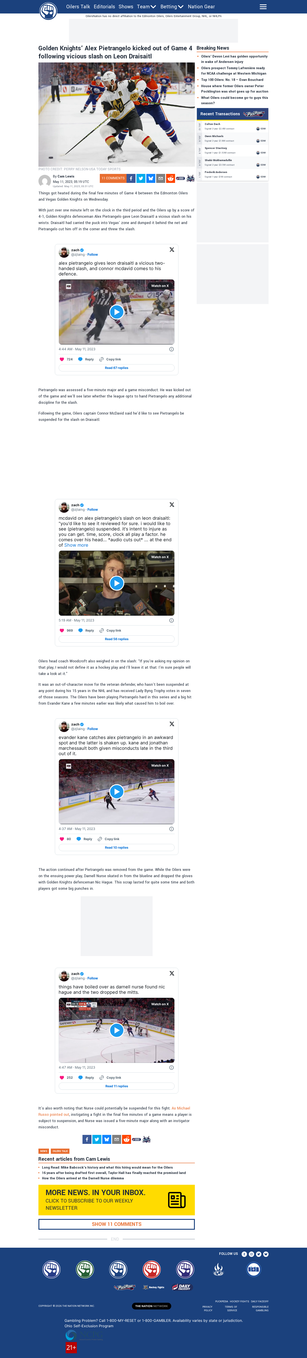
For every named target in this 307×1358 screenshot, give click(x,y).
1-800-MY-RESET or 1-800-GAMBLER (139, 1320)
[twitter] (140, 178)
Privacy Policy (207, 1308)
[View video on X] (116, 312)
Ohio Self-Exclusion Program (89, 1326)
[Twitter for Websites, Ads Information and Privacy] (171, 349)
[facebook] (131, 178)
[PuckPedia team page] (190, 178)
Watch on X (160, 286)
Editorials (104, 6)
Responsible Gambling (260, 1308)
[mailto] (160, 178)
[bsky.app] (150, 178)
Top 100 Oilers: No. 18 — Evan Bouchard (232, 80)
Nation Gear (201, 6)
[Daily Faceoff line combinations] (180, 178)
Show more (76, 545)
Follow (92, 254)
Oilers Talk (78, 6)
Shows (126, 6)
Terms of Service (231, 1308)
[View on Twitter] (172, 252)
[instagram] (251, 1254)
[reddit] (170, 178)
